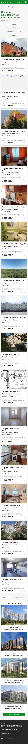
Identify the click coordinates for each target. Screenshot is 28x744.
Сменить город (5, 20)
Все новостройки (14, 714)
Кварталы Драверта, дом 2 (14, 706)
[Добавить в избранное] (24, 71)
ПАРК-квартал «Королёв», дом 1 (14, 680)
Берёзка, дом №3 (14, 627)
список (14, 24)
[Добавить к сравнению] (21, 71)
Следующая (18, 597)
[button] (14, 31)
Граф (14, 653)
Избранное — (19, 2)
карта (14, 27)
